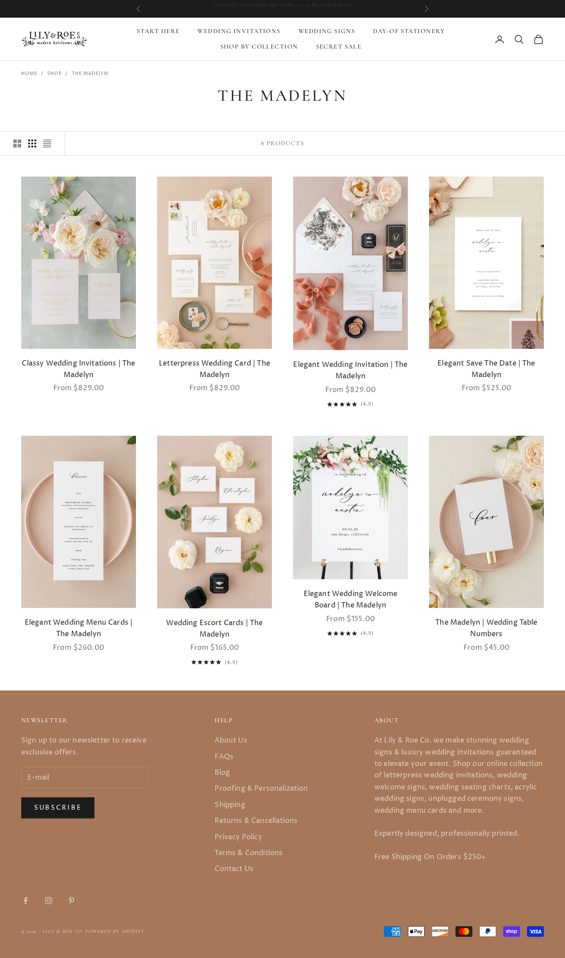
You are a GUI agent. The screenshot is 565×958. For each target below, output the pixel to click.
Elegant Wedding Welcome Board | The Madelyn (351, 599)
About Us (231, 740)
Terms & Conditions (248, 853)
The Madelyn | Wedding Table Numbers (486, 628)
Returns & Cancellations (256, 821)
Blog (222, 772)
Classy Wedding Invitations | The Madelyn (78, 369)
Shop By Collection (259, 46)
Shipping (230, 805)
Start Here (158, 31)
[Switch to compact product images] (47, 143)
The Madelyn (90, 74)
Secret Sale (339, 46)
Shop (54, 74)
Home (29, 74)
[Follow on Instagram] (48, 900)
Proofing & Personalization (261, 788)
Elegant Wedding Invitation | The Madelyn (350, 370)
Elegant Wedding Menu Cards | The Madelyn (78, 628)
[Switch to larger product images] (17, 143)
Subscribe (58, 807)
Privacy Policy (238, 837)
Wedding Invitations (238, 31)
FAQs (224, 757)
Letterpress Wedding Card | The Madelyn (214, 369)
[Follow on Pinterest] (71, 900)
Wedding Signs (326, 31)
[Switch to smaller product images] (32, 143)
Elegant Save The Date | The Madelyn (486, 369)
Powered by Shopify (114, 931)
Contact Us (234, 869)
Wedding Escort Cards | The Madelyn (214, 628)
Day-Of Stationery (409, 31)
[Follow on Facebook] (25, 900)
